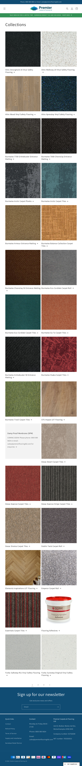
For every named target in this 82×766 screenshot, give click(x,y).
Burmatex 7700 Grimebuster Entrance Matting (21, 157)
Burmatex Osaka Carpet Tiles (53, 375)
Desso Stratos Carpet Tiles (16, 546)
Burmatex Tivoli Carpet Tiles (17, 419)
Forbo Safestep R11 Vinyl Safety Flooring (22, 672)
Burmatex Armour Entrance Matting (20, 243)
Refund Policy (10, 729)
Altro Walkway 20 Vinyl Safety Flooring (58, 69)
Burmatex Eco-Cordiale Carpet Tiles (20, 332)
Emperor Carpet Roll (50, 588)
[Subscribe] (57, 706)
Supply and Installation (13, 738)
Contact (8, 724)
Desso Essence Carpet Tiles (16, 504)
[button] (4, 8)
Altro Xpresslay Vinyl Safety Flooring (56, 114)
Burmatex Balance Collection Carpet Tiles (57, 244)
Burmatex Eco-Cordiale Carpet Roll (56, 288)
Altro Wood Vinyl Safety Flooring (19, 114)
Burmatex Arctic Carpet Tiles (53, 201)
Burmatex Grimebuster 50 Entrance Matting (20, 376)
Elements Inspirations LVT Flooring (20, 588)
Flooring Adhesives (49, 630)
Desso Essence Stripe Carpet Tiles (55, 504)
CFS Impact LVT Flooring (52, 419)
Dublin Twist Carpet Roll (51, 546)
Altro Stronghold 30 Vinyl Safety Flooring (19, 70)
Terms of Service (11, 733)
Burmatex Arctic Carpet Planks (18, 201)
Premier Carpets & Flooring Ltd (18, 761)
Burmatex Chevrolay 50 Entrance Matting (23, 288)
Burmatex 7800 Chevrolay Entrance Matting (56, 157)
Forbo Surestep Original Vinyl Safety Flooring (57, 673)
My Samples (72, 764)
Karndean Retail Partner (13, 743)
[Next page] (49, 685)
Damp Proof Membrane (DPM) (20, 433)
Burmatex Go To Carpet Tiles (53, 332)
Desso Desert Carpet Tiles (52, 462)
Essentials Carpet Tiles (15, 630)
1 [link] (32, 685)
